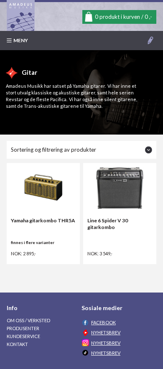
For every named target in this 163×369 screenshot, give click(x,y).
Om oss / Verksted (28, 320)
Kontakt (17, 344)
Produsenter (23, 328)
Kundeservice (23, 336)
